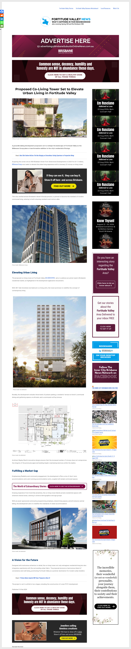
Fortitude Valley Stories (66, 8)
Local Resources (105, 8)
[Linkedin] (2, 19)
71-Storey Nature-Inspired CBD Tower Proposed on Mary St (34, 578)
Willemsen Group (17, 164)
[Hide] (0, 29)
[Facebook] (2, 11)
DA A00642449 (50, 278)
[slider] (107, 247)
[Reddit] (2, 15)
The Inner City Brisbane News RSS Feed (105, 388)
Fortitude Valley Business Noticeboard (87, 8)
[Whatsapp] (2, 22)
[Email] (2, 26)
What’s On (116, 8)
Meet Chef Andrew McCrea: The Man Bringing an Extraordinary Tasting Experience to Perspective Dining (46, 155)
